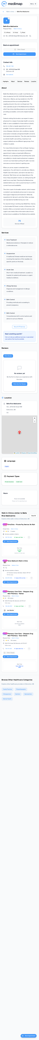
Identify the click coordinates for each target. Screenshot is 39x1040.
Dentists (17, 694)
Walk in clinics (10, 11)
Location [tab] (33, 81)
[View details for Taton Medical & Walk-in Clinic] (19, 573)
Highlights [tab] (6, 81)
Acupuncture (10, 253)
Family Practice (7, 689)
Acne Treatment (11, 240)
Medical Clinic (15, 565)
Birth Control (10, 299)
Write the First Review (19, 384)
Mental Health (7, 699)
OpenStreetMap (32, 453)
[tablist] (19, 81)
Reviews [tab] (26, 81)
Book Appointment (21, 54)
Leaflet (17, 453)
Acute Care (10, 270)
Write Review (8, 356)
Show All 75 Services (19, 327)
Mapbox (24, 453)
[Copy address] (30, 36)
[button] (19, 432)
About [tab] (13, 81)
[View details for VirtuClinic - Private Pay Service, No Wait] (19, 539)
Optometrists (28, 694)
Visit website (9, 74)
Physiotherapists (21, 689)
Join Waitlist (10, 610)
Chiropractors (7, 694)
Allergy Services (11, 286)
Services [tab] (20, 81)
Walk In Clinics (18, 29)
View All (33, 516)
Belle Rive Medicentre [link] (23, 11)
